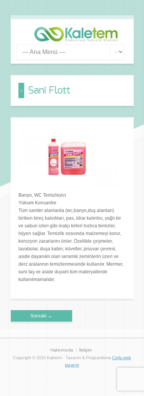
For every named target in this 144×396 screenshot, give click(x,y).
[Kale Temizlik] (76, 40)
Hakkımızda (61, 350)
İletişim (85, 350)
